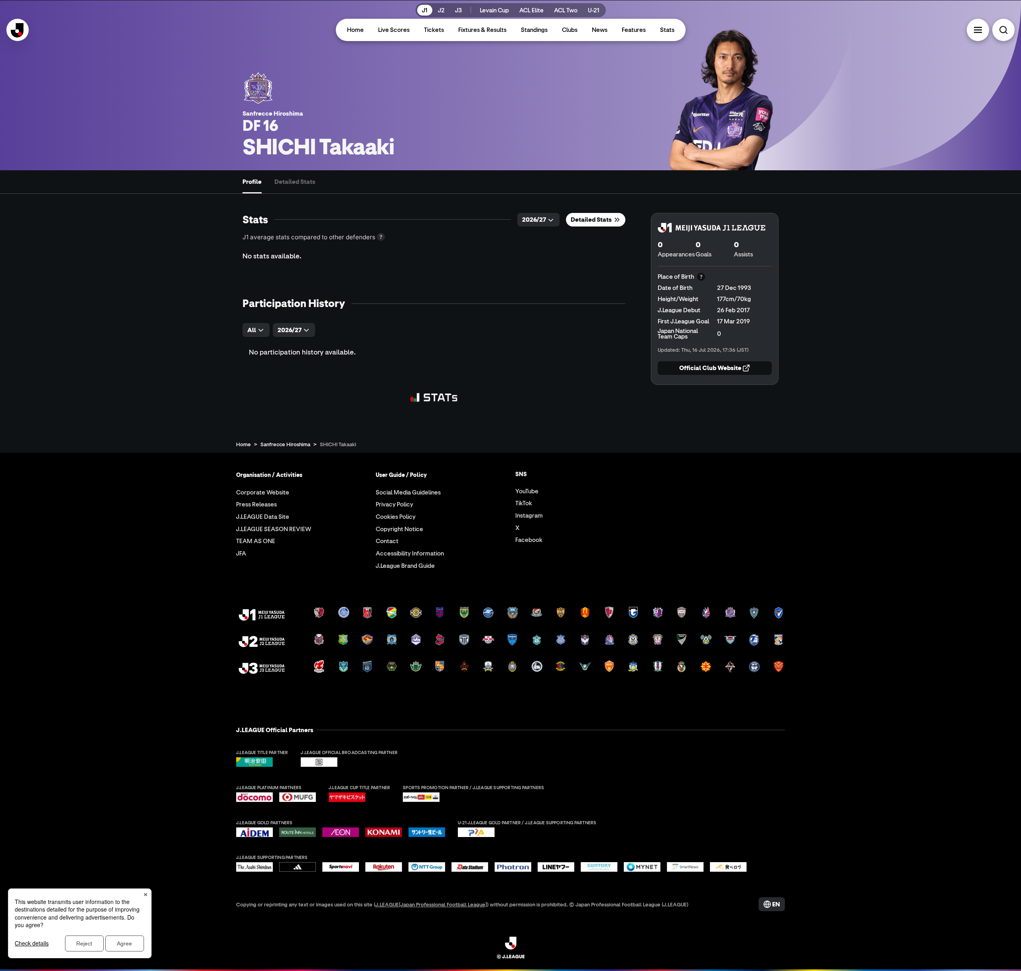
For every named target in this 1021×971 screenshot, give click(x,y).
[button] (978, 30)
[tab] (252, 181)
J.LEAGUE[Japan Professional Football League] (431, 904)
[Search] (1003, 30)
